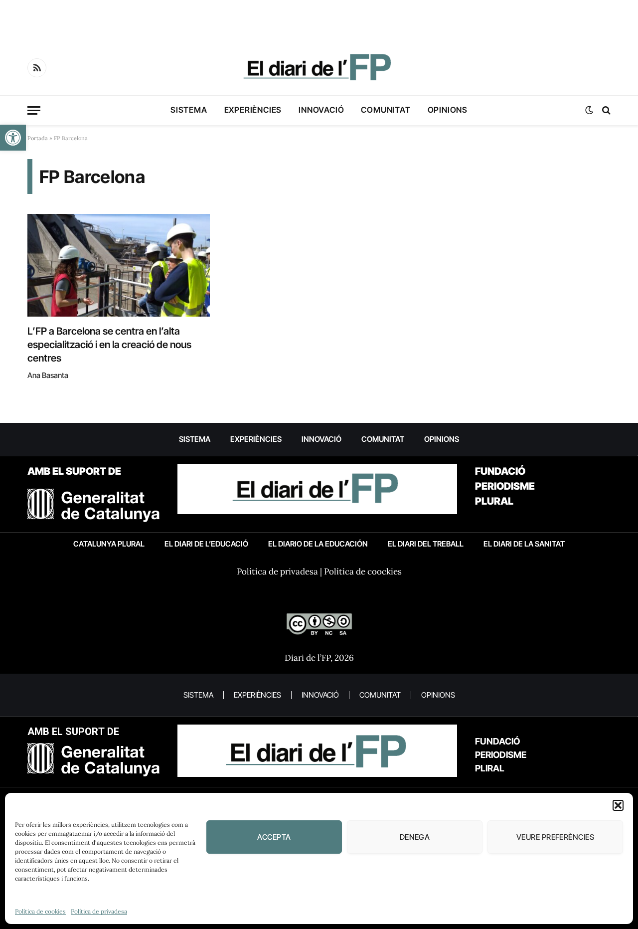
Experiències (253, 110)
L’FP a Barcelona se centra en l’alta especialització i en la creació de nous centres (109, 344)
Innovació (321, 110)
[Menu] (33, 110)
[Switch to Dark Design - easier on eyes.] (589, 110)
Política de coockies (363, 571)
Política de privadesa (99, 911)
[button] (13, 138)
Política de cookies (40, 911)
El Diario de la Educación (318, 544)
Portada (37, 138)
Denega (415, 837)
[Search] (605, 110)
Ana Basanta (47, 375)
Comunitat (385, 110)
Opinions (448, 110)
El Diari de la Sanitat (524, 544)
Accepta (274, 837)
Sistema (188, 110)
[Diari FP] (319, 67)
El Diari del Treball (426, 544)
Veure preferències (555, 837)
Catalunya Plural (109, 544)
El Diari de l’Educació (206, 544)
